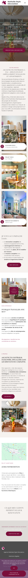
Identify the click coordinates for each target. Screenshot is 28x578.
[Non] (26, 568)
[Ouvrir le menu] (25, 3)
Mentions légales (14, 556)
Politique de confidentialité (14, 573)
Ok (14, 568)
